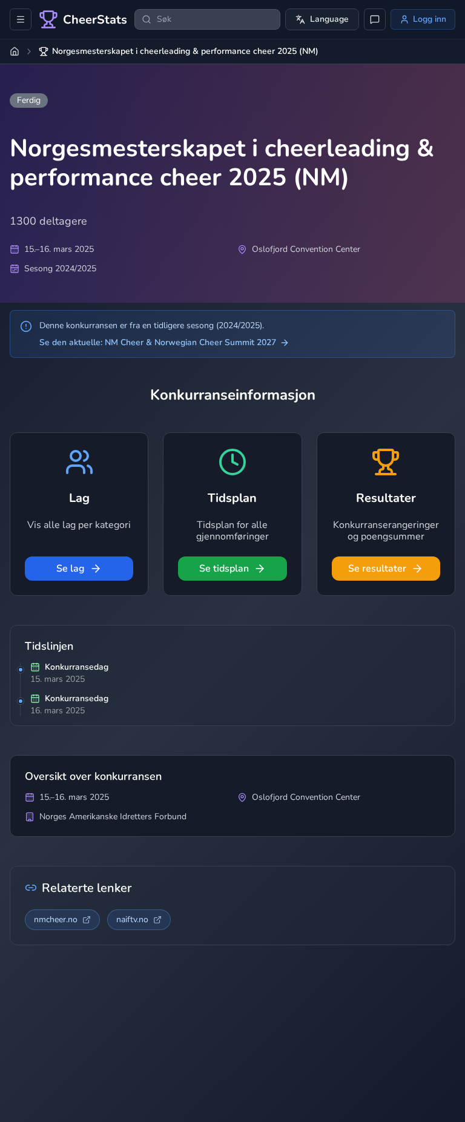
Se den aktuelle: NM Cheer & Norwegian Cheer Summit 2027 (157, 342)
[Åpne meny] (20, 19)
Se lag (70, 568)
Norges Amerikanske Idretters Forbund (112, 817)
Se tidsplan (224, 568)
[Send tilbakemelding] (375, 19)
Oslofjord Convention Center (306, 249)
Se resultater (377, 568)
